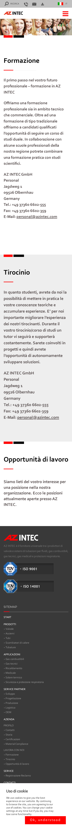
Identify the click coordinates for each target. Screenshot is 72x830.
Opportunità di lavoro (17, 764)
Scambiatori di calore (17, 643)
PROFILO (9, 725)
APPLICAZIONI (12, 654)
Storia (9, 735)
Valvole (10, 629)
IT (66, 4)
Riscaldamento (14, 668)
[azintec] (10, 13)
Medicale (11, 673)
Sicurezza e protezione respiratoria (25, 682)
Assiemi (10, 633)
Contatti (10, 730)
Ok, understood (45, 820)
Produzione (12, 703)
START (7, 617)
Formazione (12, 755)
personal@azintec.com (37, 216)
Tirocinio (10, 759)
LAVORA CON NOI (14, 750)
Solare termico (14, 677)
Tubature (11, 647)
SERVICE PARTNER (14, 689)
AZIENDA (9, 719)
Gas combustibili (15, 659)
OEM (8, 712)
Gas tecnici (11, 664)
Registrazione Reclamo (18, 776)
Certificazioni (13, 739)
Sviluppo (10, 694)
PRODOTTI (10, 624)
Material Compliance (17, 744)
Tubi (8, 638)
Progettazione (13, 698)
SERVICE (9, 771)
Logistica (10, 708)
